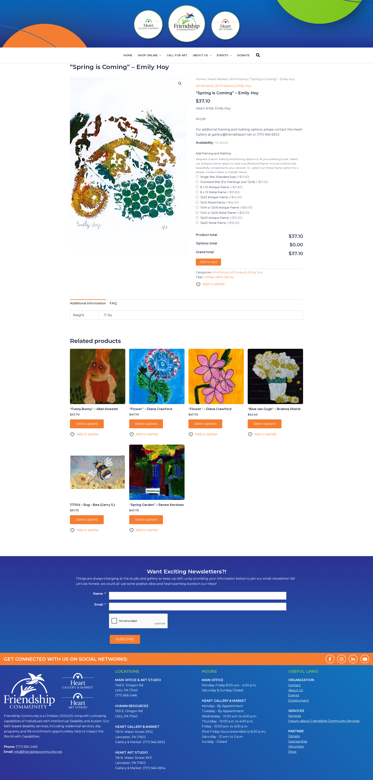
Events (222, 55)
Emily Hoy (243, 86)
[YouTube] (364, 659)
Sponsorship (297, 741)
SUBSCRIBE (125, 639)
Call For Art (177, 55)
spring (228, 277)
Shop (292, 752)
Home (128, 55)
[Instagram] (341, 659)
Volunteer (296, 746)
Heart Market (217, 79)
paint (219, 277)
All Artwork (205, 86)
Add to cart (208, 262)
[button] (159, 55)
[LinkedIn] (353, 659)
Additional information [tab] (88, 303)
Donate (243, 55)
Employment (298, 700)
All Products (239, 79)
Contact (294, 685)
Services (294, 716)
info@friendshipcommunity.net (38, 752)
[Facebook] (330, 659)
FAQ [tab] (113, 303)
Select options (87, 424)
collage (209, 277)
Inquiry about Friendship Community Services (323, 721)
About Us (200, 55)
